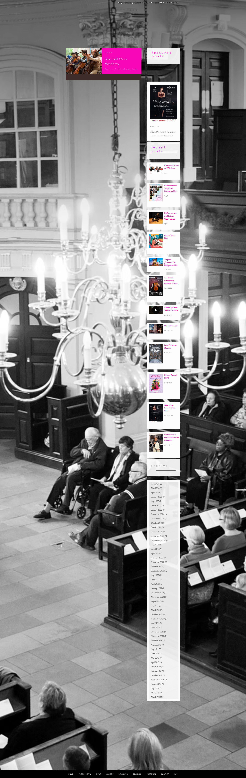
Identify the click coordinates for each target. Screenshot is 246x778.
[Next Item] (173, 103)
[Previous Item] (154, 103)
